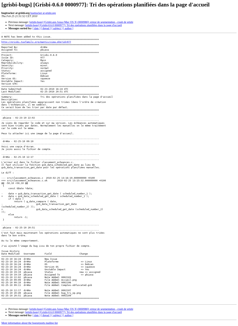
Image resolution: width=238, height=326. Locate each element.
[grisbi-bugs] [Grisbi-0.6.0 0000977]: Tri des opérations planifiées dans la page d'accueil (73, 25)
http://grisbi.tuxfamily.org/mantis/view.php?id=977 (36, 42)
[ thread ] (46, 28)
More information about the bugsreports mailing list (29, 322)
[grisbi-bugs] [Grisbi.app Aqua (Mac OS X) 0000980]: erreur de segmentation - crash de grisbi (81, 22)
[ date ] (36, 28)
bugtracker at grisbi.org (43, 13)
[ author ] (68, 28)
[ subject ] (57, 28)
